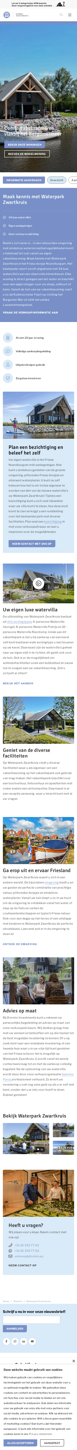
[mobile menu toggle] (70, 15)
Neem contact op (23, 1265)
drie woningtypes (19, 621)
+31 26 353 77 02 (27, 1245)
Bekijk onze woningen (25, 144)
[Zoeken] (61, 15)
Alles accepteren (20, 1442)
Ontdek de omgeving (20, 944)
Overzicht (56, 180)
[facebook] (6, 1341)
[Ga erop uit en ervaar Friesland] (38, 840)
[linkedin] (23, 1341)
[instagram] (15, 1341)
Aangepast (52, 1442)
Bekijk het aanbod (18, 683)
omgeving (52, 882)
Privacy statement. (40, 1433)
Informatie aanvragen (23, 180)
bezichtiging (53, 521)
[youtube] (32, 1341)
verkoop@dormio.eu (29, 1256)
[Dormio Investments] (20, 15)
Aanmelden (14, 1328)
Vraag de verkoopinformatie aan (30, 312)
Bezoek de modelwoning (27, 153)
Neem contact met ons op (32, 543)
